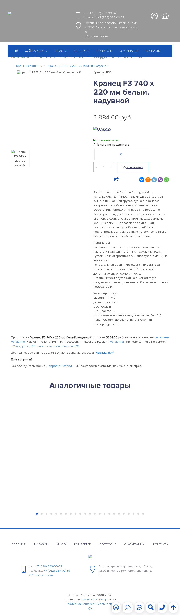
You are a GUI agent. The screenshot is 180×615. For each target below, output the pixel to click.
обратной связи (60, 366)
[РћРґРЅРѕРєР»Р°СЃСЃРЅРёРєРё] (148, 179)
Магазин (41, 544)
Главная (19, 544)
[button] (60, 51)
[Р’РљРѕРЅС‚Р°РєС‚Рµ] (141, 179)
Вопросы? (104, 51)
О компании (129, 51)
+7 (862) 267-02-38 (111, 17)
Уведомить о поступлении (28, 457)
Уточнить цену (27, 436)
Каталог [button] (38, 51)
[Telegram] (154, 179)
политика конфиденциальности (90, 604)
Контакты (153, 51)
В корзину (134, 167)
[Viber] (160, 179)
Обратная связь (96, 36)
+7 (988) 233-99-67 (103, 13)
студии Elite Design (94, 599)
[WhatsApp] (166, 179)
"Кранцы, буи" (104, 353)
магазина (117, 342)
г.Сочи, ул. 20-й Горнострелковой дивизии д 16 (45, 346)
